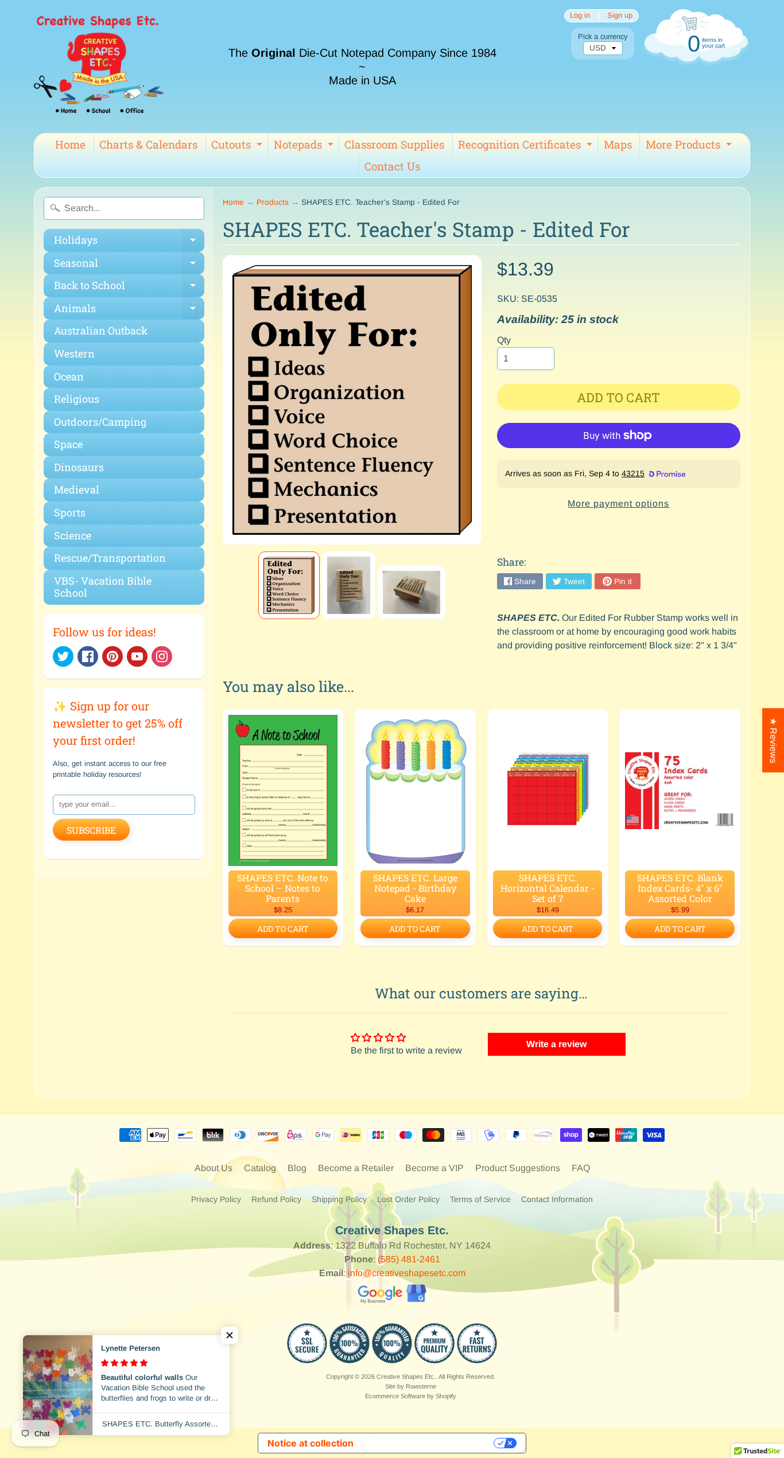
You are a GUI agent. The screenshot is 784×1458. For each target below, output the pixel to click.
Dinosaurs (79, 467)
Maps (618, 144)
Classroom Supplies (394, 144)
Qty (504, 340)
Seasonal (129, 265)
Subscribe (91, 830)
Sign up (619, 16)
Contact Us (392, 166)
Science (72, 535)
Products (273, 202)
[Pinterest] (112, 656)
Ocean (69, 376)
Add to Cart (283, 928)
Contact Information (557, 1199)
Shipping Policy (339, 1199)
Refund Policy (276, 1199)
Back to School (129, 287)
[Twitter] (63, 656)
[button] (229, 1335)
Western (74, 353)
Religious (76, 399)
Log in (580, 16)
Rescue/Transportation (110, 558)
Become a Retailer (356, 1168)
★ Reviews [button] (773, 740)
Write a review (556, 1044)
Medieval (76, 489)
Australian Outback (101, 330)
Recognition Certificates (526, 146)
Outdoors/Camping (100, 422)
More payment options (618, 503)
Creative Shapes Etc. (406, 1376)
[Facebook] (87, 656)
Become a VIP (434, 1168)
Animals (129, 310)
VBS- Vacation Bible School (103, 587)
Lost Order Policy (408, 1199)
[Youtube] (137, 656)
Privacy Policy (216, 1199)
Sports (70, 512)
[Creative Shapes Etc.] (99, 66)
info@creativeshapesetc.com (406, 1273)
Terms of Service (480, 1199)
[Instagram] (162, 656)
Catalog (260, 1168)
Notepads (305, 146)
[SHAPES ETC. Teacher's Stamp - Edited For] (289, 585)
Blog (297, 1168)
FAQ (581, 1168)
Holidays (129, 242)
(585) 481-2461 (409, 1259)
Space (68, 444)
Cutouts (238, 146)
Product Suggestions (517, 1168)
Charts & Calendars (148, 144)
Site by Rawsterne (410, 1386)
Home (70, 144)
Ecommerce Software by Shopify (410, 1396)
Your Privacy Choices (429, 1443)
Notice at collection (310, 1443)
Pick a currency (602, 36)
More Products (690, 146)
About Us (213, 1168)
